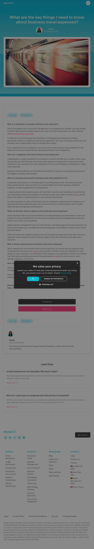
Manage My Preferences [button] (53, 279)
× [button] (77, 263)
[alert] (47, 274)
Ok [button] (33, 279)
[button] (47, 284)
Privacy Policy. (66, 273)
